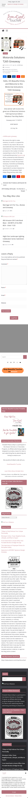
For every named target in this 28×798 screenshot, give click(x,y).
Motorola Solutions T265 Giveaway (10, 71)
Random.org (20, 155)
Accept (14, 792)
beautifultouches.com (14, 562)
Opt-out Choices (10, 795)
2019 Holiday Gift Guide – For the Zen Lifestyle (13, 190)
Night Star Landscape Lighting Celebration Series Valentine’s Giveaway (13, 238)
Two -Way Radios (6, 72)
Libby (15, 65)
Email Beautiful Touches (14, 464)
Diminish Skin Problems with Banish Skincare (14, 184)
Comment (4, 264)
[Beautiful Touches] (3, 30)
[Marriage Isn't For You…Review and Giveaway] (8, 201)
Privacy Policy (18, 795)
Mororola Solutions (13, 69)
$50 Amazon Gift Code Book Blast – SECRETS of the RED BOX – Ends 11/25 (13, 222)
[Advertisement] (14, 338)
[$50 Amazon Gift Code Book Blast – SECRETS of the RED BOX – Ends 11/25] (7, 216)
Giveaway (5, 53)
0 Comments (7, 67)
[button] (25, 773)
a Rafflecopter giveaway (10, 136)
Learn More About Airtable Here (14, 471)
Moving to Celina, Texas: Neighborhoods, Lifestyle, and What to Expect (13, 757)
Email (3, 295)
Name (3, 287)
